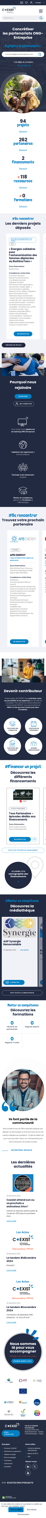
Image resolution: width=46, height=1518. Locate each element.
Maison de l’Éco (33, 1453)
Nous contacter (9, 1433)
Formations (8, 1460)
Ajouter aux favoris (34, 839)
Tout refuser (32, 1510)
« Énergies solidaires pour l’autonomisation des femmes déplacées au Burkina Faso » (23, 255)
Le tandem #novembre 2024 (21, 1308)
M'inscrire (23, 396)
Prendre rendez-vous (22, 1361)
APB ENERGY (18, 555)
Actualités (7, 1466)
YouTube (28, 1473)
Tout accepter (16, 1510)
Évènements (8, 1463)
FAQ (29, 1456)
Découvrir (23, 131)
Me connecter (24, 65)
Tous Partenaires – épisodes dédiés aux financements (22, 816)
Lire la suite (11, 1221)
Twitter (34, 1466)
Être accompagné (10, 1457)
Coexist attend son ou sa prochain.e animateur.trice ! (20, 1203)
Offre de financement (18, 808)
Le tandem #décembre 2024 (21, 1259)
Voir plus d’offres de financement (23, 850)
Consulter (14, 982)
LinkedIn (28, 1466)
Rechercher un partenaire (12, 1451)
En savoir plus (23, 334)
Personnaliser (23, 1514)
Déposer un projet (14, 345)
